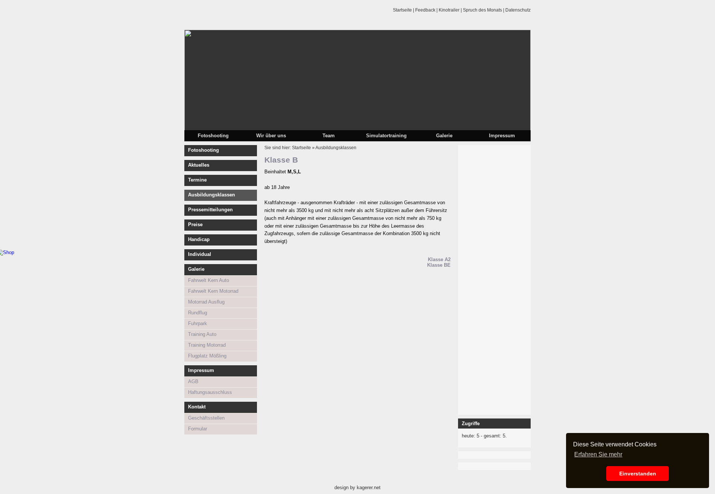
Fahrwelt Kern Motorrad (213, 291)
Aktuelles (198, 165)
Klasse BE (439, 265)
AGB (193, 381)
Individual (199, 254)
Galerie (444, 135)
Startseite (402, 10)
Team (328, 135)
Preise (195, 224)
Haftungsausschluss (210, 392)
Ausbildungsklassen (211, 195)
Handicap (199, 239)
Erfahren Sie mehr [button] (598, 454)
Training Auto (202, 334)
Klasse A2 (439, 259)
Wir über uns (271, 135)
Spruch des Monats (482, 10)
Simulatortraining (386, 135)
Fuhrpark (197, 323)
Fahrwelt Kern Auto (208, 280)
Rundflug (197, 312)
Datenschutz (518, 10)
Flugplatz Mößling (207, 356)
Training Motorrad (207, 345)
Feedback (425, 10)
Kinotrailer (449, 10)
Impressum (502, 135)
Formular (197, 429)
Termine (197, 180)
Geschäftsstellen (206, 418)
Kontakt (197, 407)
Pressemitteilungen (210, 209)
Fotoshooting (213, 135)
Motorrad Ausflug (206, 302)
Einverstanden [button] (637, 474)
